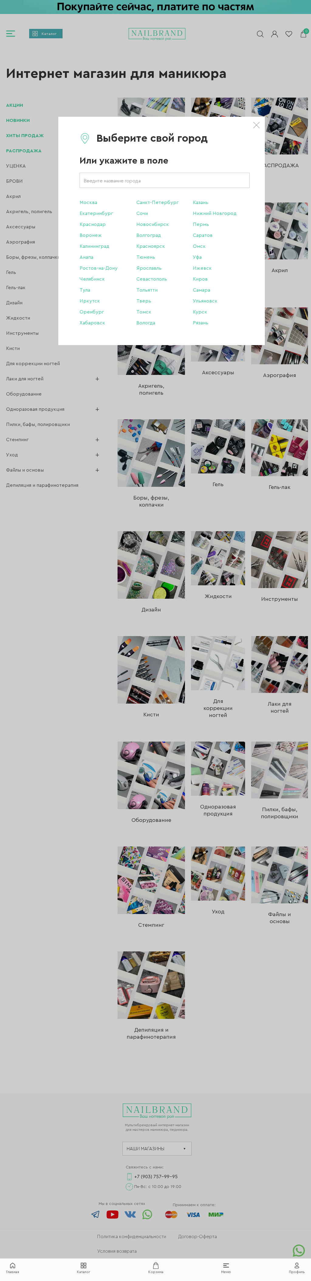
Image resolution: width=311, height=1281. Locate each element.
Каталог (83, 1272)
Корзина (155, 1272)
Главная (12, 1272)
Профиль (297, 1272)
